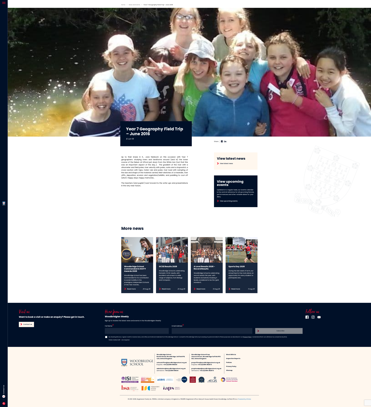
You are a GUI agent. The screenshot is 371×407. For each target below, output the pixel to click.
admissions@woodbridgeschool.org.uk (171, 368)
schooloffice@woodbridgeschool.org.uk (172, 362)
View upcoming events (229, 201)
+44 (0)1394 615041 (171, 370)
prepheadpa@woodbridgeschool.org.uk (206, 368)
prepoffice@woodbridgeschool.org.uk (205, 362)
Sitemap (229, 370)
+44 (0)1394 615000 (170, 364)
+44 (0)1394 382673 (205, 364)
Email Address (177, 326)
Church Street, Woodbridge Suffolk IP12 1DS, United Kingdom (206, 357)
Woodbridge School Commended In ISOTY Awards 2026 (135, 269)
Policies (229, 362)
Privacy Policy (247, 337)
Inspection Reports (233, 358)
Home (123, 5)
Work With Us (231, 354)
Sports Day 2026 (236, 267)
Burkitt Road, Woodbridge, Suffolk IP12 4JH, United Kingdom (171, 357)
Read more (131, 289)
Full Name (108, 326)
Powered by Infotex (244, 399)
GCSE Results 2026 (168, 267)
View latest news (226, 163)
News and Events (134, 5)
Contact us (27, 324)
